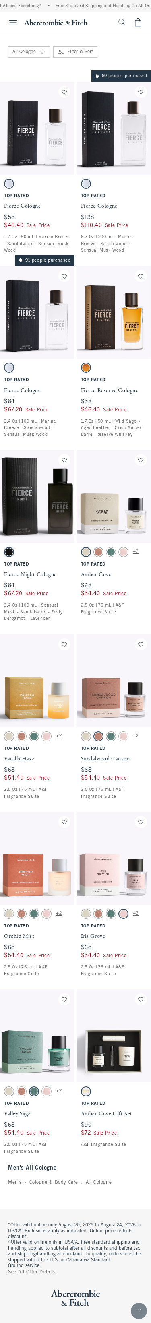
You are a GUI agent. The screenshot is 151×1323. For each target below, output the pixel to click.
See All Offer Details (32, 1272)
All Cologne (99, 1182)
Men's (15, 1182)
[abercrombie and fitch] (55, 22)
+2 (136, 551)
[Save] (64, 92)
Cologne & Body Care (53, 1182)
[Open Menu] (9, 22)
